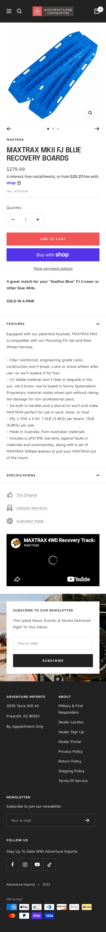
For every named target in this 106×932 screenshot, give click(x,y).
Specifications (21, 475)
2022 (46, 884)
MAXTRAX (15, 139)
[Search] (19, 11)
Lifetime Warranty (32, 508)
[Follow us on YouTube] (37, 864)
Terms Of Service (73, 780)
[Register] (87, 820)
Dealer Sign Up (71, 731)
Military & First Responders (70, 708)
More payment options (53, 268)
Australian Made (30, 521)
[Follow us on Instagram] (25, 864)
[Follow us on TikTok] (49, 864)
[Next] (97, 129)
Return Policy (70, 761)
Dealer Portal (69, 741)
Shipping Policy (71, 770)
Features (16, 324)
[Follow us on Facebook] (13, 864)
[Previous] (9, 129)
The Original (26, 494)
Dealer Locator (71, 722)
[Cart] (96, 11)
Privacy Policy (70, 751)
